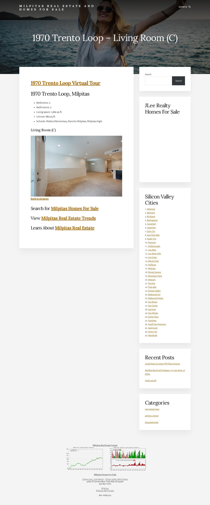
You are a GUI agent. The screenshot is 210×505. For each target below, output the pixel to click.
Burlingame (152, 220)
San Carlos (153, 306)
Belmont (151, 213)
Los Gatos (152, 257)
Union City (152, 332)
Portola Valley (154, 291)
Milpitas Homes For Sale (75, 208)
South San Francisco (157, 324)
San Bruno (152, 302)
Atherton (151, 209)
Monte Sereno (154, 272)
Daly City (151, 231)
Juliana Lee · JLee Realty (93, 479)
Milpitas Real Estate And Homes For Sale (57, 7)
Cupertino (151, 228)
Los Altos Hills (154, 254)
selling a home (151, 416)
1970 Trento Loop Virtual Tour (65, 83)
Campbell (151, 224)
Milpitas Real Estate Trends (68, 218)
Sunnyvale (152, 328)
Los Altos (152, 250)
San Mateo (153, 313)
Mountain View (155, 276)
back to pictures (40, 198)
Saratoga (152, 320)
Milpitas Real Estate (74, 228)
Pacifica (151, 283)
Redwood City (154, 294)
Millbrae (152, 265)
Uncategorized (151, 422)
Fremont (152, 242)
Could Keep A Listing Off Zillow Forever (162, 364)
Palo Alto (152, 287)
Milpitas (152, 268)
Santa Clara (153, 317)
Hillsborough (154, 246)
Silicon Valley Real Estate (116, 479)
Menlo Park (153, 261)
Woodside (152, 335)
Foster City (151, 239)
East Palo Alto (153, 235)
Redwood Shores (155, 298)
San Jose (152, 309)
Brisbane (151, 216)
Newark (152, 280)
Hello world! (150, 381)
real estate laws (152, 409)
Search (148, 74)
